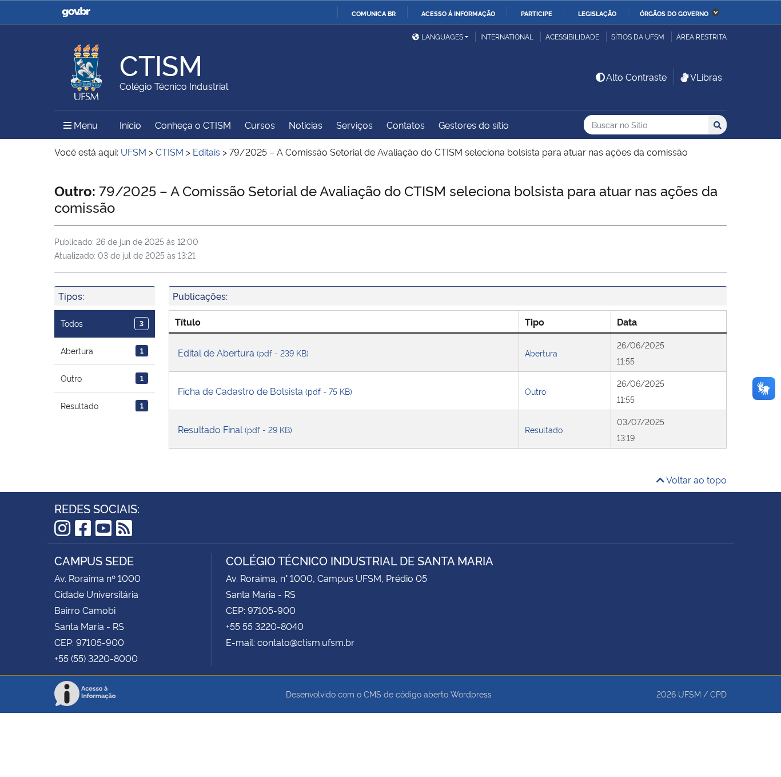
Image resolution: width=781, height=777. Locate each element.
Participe (536, 13)
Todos (102, 323)
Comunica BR (374, 13)
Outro (102, 377)
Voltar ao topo (695, 479)
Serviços (354, 124)
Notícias (305, 124)
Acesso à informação (458, 13)
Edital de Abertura (243, 352)
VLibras (706, 76)
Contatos (405, 124)
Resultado (102, 405)
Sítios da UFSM (637, 36)
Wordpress (471, 693)
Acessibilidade (572, 36)
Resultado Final (235, 429)
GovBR (76, 12)
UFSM (689, 693)
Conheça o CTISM (193, 124)
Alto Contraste (636, 76)
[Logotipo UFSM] (86, 69)
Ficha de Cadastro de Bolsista (265, 390)
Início (130, 124)
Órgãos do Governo (674, 13)
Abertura (102, 350)
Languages (442, 36)
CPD (718, 693)
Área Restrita (701, 36)
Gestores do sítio (474, 124)
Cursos (260, 124)
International (506, 36)
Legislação (597, 13)
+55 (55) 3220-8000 (96, 658)
